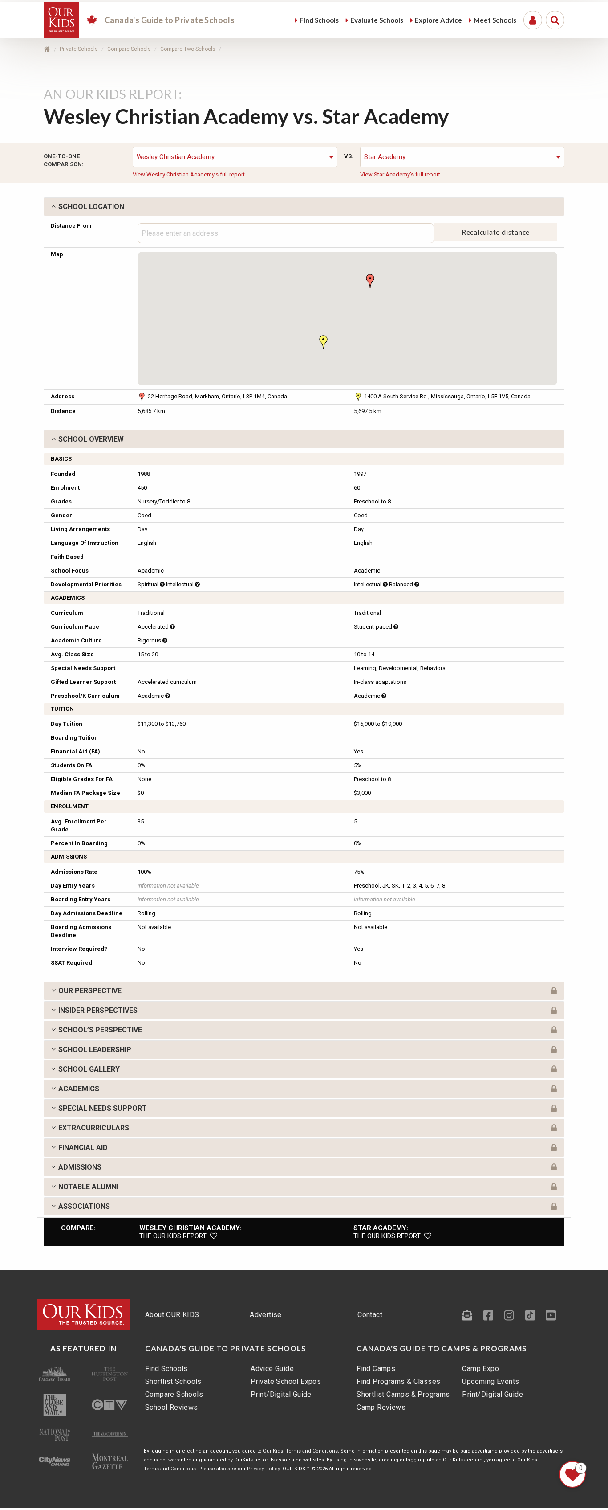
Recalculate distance (496, 232)
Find (319, 20)
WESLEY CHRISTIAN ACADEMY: (190, 1228)
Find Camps (376, 1368)
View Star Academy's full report (400, 174)
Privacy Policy (263, 1469)
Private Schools (79, 49)
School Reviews (171, 1407)
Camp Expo (480, 1368)
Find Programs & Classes (398, 1381)
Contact (369, 1314)
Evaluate (376, 20)
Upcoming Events (490, 1381)
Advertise (266, 1314)
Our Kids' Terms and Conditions (300, 1451)
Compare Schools (129, 49)
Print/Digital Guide (281, 1394)
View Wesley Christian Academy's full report (189, 174)
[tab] (304, 206)
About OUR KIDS (172, 1314)
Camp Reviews (381, 1407)
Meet (495, 20)
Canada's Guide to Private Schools (225, 1348)
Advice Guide (272, 1368)
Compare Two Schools (187, 49)
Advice (438, 20)
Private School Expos (286, 1381)
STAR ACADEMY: (380, 1228)
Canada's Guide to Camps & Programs (442, 1348)
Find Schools (166, 1368)
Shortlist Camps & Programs (403, 1394)
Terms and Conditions (170, 1469)
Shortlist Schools (173, 1381)
